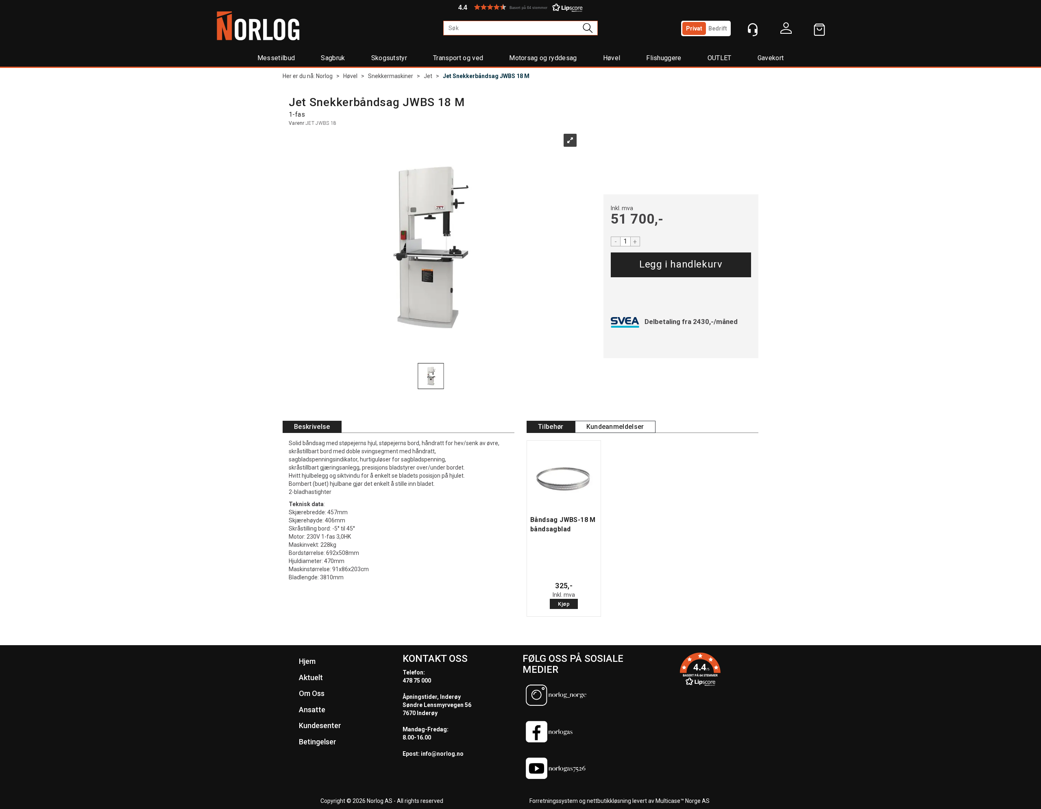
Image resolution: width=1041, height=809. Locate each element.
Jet (428, 76)
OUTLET (720, 58)
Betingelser (317, 741)
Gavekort (771, 58)
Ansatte (312, 709)
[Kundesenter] (752, 29)
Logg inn (786, 30)
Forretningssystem (553, 801)
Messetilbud (276, 58)
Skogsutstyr (389, 58)
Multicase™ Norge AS (683, 801)
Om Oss (311, 693)
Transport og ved (458, 58)
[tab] (312, 427)
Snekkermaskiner (390, 76)
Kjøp (681, 264)
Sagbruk (333, 58)
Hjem (307, 661)
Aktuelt (311, 677)
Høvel (612, 58)
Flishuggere (664, 58)
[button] (520, 7)
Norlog (324, 76)
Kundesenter (320, 725)
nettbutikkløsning (609, 801)
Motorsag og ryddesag (543, 58)
